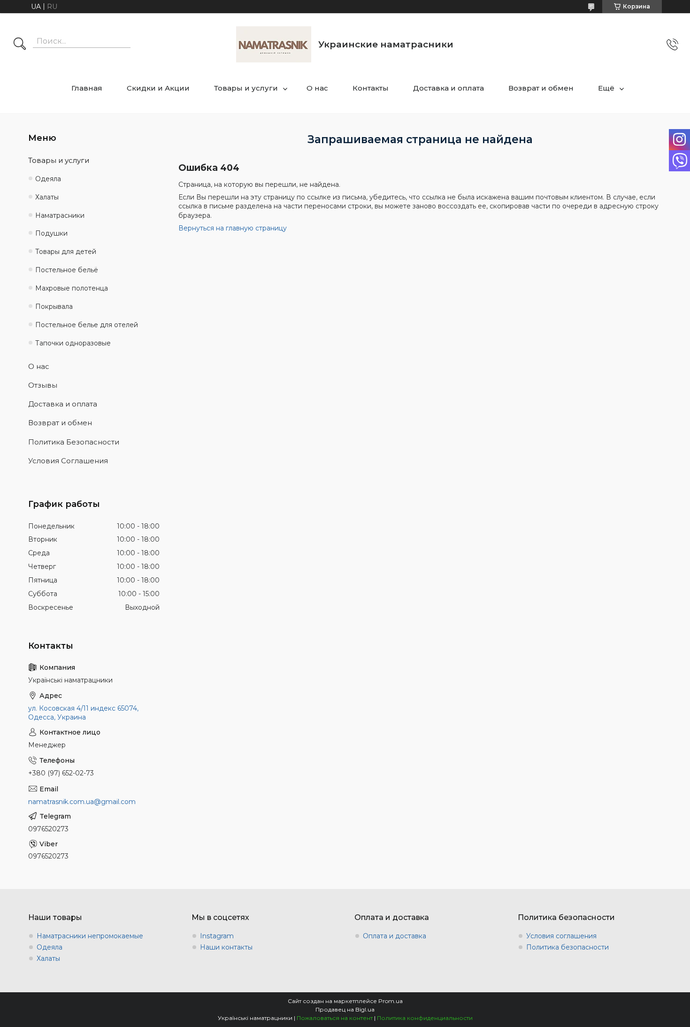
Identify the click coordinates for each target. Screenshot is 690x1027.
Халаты (47, 197)
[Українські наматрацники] (273, 44)
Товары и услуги (246, 88)
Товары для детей (65, 251)
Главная (86, 88)
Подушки (51, 233)
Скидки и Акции (158, 88)
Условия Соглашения (68, 460)
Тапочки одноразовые (73, 343)
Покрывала (54, 306)
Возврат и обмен (541, 88)
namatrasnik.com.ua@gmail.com (82, 801)
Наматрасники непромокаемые (90, 936)
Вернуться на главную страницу (232, 228)
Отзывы (42, 385)
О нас (317, 88)
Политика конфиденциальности (425, 1017)
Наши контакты (226, 947)
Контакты (371, 88)
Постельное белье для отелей (86, 325)
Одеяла (48, 179)
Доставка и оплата (448, 88)
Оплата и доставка (394, 936)
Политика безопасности (567, 947)
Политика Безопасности (73, 441)
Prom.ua (390, 1000)
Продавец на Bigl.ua (345, 1009)
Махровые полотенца (71, 288)
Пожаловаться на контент (335, 1017)
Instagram (217, 936)
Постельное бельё (66, 270)
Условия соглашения (561, 936)
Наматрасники (59, 215)
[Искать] (19, 45)
